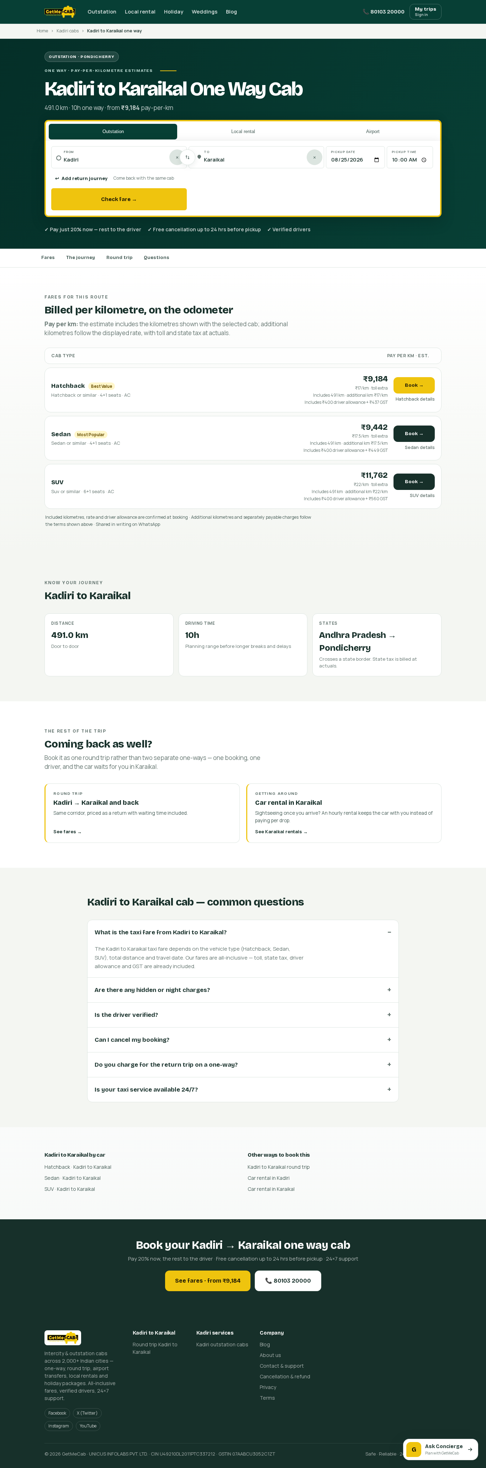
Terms (267, 1397)
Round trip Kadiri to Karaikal (155, 1348)
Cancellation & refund (285, 1376)
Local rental (140, 11)
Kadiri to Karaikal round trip (279, 1166)
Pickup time (404, 151)
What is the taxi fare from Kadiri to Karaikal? (161, 932)
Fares (48, 257)
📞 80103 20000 (384, 12)
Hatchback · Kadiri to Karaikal (77, 1166)
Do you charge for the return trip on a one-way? (166, 1064)
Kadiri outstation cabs (222, 1344)
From (69, 151)
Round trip (119, 257)
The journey (80, 257)
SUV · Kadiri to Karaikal (69, 1189)
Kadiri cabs (68, 31)
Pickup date (343, 151)
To (207, 151)
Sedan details (420, 447)
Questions (156, 257)
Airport (373, 131)
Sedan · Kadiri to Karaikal (72, 1177)
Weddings (204, 11)
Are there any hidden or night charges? (152, 990)
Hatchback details (415, 399)
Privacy (268, 1387)
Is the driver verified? (126, 1015)
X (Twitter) (87, 1413)
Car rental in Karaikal (271, 1189)
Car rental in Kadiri (269, 1177)
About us (270, 1355)
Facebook (57, 1413)
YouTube (88, 1426)
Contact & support (282, 1365)
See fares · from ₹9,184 (208, 1280)
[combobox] (123, 160)
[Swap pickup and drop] (187, 157)
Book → (414, 385)
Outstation (102, 11)
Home (42, 31)
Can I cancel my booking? (132, 1040)
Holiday (173, 11)
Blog (231, 11)
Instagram (58, 1426)
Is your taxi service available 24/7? (146, 1089)
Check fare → (119, 199)
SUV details (422, 495)
